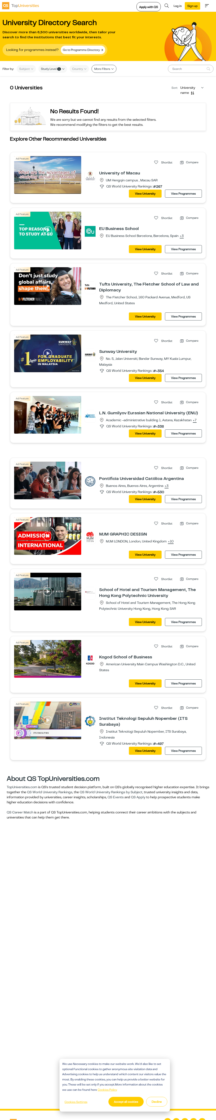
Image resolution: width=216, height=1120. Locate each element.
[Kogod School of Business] (90, 660)
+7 (195, 420)
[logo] (20, 5)
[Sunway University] (90, 354)
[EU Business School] (90, 231)
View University (145, 193)
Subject (24, 69)
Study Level (50, 69)
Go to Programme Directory (81, 50)
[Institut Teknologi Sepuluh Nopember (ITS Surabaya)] (90, 721)
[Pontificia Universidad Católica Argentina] (90, 481)
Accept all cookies (126, 1102)
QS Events (116, 797)
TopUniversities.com (22, 787)
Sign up (192, 6)
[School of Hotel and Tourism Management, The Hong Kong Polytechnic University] (90, 592)
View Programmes (183, 193)
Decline (157, 1102)
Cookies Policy (107, 1090)
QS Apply (138, 797)
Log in (178, 6)
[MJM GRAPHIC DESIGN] (90, 537)
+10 (171, 541)
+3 (182, 236)
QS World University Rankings (49, 792)
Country (78, 69)
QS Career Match (20, 812)
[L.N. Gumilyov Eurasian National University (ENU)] (90, 415)
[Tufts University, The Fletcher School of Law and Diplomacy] (90, 287)
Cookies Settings (76, 1102)
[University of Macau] (90, 176)
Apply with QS (148, 7)
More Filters (102, 69)
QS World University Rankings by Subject (111, 792)
